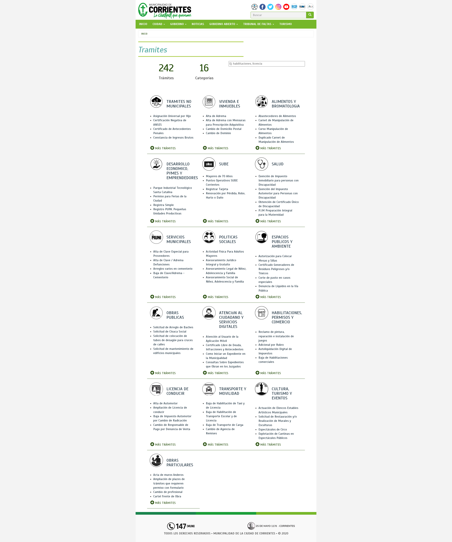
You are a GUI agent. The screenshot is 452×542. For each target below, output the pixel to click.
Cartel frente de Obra (167, 496)
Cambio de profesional (167, 492)
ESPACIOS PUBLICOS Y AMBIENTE (282, 241)
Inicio (144, 33)
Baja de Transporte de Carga (224, 425)
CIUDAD (158, 24)
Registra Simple (163, 205)
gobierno (177, 24)
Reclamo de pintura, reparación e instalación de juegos (276, 336)
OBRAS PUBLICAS (175, 315)
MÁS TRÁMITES (165, 148)
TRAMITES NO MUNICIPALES (178, 104)
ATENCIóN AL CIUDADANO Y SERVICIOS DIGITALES (231, 319)
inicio (143, 24)
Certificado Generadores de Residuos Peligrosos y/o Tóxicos (276, 269)
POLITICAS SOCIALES (228, 239)
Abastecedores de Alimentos (277, 116)
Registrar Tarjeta (217, 189)
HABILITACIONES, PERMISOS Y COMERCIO (287, 317)
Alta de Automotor (165, 403)
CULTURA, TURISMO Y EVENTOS (282, 393)
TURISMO (285, 24)
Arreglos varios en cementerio (172, 269)
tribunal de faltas (257, 24)
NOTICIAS (198, 24)
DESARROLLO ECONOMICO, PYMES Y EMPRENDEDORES (182, 171)
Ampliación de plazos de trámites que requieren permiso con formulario (169, 483)
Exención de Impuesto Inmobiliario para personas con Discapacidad (278, 180)
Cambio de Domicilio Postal (223, 129)
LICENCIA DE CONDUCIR (177, 391)
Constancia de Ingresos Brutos (173, 137)
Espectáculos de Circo (272, 429)
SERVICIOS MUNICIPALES (178, 239)
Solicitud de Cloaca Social (169, 331)
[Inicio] (166, 10)
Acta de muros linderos (168, 475)
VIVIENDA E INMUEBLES (229, 104)
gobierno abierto (222, 24)
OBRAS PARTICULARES (179, 463)
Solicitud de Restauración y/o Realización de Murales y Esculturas (277, 421)
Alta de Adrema (216, 116)
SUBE (223, 164)
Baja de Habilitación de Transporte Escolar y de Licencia (221, 416)
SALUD (278, 164)
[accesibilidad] (254, 7)
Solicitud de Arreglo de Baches (173, 327)
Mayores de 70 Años (219, 176)
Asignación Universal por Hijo (172, 116)
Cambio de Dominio (218, 133)
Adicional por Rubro (271, 345)
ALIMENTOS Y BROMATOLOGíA (286, 104)
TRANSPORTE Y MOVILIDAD (232, 391)
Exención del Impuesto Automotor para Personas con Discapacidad (278, 193)
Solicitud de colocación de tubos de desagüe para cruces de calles (173, 340)
